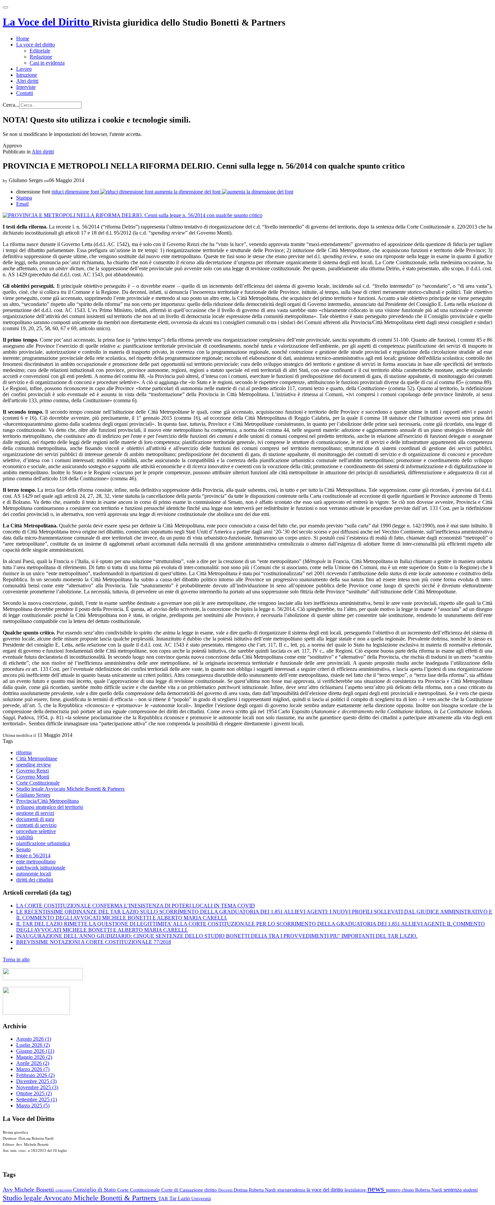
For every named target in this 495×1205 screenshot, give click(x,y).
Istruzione (26, 75)
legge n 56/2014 (33, 855)
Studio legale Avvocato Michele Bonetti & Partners (70, 789)
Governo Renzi (32, 770)
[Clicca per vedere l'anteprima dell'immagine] (132, 215)
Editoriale (40, 51)
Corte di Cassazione (182, 1190)
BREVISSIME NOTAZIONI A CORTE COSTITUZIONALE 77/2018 (93, 942)
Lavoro (24, 69)
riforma (24, 752)
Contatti (24, 93)
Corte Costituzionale (38, 783)
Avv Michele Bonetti (29, 1189)
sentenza (453, 1190)
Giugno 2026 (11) (35, 1051)
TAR (163, 1198)
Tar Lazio (180, 1198)
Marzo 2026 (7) (33, 1069)
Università (201, 1198)
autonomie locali (33, 873)
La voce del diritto (35, 44)
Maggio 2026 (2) (34, 1057)
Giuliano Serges (33, 795)
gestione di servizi (35, 813)
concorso (64, 1190)
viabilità (24, 837)
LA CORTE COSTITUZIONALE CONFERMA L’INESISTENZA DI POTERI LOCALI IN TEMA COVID (135, 905)
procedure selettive (36, 831)
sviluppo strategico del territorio (49, 807)
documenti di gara (35, 819)
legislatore (355, 1190)
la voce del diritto (325, 1190)
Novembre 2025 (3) (37, 1087)
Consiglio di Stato (95, 1189)
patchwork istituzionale (40, 867)
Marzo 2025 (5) (33, 1105)
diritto (211, 1190)
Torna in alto (16, 959)
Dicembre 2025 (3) (36, 1081)
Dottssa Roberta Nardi (255, 1190)
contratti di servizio (36, 825)
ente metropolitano (36, 861)
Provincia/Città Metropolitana (47, 801)
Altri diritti (27, 81)
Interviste (26, 87)
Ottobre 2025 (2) (34, 1093)
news (376, 1188)
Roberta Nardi (429, 1190)
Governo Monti (32, 777)
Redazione (41, 57)
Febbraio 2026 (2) (35, 1075)
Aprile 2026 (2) (32, 1063)
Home (22, 38)
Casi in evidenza (47, 63)
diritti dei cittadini (34, 880)
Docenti (226, 1190)
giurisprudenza (291, 1190)
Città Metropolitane (36, 758)
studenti (470, 1190)
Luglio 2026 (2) (33, 1045)
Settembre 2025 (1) (36, 1099)
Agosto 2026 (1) (33, 1039)
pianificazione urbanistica (43, 843)
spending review (33, 764)
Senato (23, 849)
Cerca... (11, 105)
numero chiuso (400, 1190)
